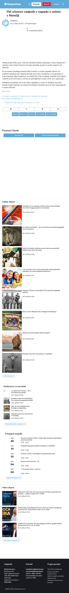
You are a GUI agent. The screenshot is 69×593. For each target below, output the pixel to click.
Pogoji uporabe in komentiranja (53, 573)
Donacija (36, 4)
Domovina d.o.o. (9, 569)
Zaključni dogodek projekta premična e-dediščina (38, 446)
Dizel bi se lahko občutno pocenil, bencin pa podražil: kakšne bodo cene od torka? (41, 249)
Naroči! (46, 4)
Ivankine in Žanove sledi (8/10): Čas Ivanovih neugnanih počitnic (41, 291)
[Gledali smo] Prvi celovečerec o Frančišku (37, 354)
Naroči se (23, 114)
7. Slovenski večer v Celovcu (30, 469)
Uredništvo (14, 21)
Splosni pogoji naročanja (55, 576)
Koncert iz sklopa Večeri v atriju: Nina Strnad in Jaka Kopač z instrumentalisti (41, 439)
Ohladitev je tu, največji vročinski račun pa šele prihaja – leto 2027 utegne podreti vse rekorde (42, 207)
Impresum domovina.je (55, 580)
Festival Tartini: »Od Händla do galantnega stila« (38, 454)
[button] (63, 4)
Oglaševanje (51, 578)
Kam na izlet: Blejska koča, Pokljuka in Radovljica (39, 312)
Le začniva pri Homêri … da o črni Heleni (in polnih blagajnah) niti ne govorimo (43, 228)
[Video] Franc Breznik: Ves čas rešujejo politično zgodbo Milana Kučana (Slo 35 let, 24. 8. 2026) (40, 524)
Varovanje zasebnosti (54, 569)
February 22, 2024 (33, 102)
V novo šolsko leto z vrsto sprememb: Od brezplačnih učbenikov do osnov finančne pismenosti (41, 270)
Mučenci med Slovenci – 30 (30, 461)
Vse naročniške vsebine (14, 424)
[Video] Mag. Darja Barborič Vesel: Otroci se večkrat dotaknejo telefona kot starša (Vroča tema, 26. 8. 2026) (40, 508)
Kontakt (50, 582)
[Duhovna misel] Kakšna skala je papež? (36, 333)
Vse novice (40, 114)
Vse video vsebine (10, 540)
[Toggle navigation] (29, 4)
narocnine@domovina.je (34, 571)
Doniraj (31, 114)
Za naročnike (51, 114)
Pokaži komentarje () (50, 135)
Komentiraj (19, 135)
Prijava (56, 4)
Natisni (15, 114)
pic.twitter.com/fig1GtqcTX (12, 99)
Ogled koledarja (12, 478)
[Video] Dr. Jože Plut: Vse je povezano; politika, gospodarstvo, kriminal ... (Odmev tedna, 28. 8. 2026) (39, 493)
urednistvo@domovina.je (34, 569)
